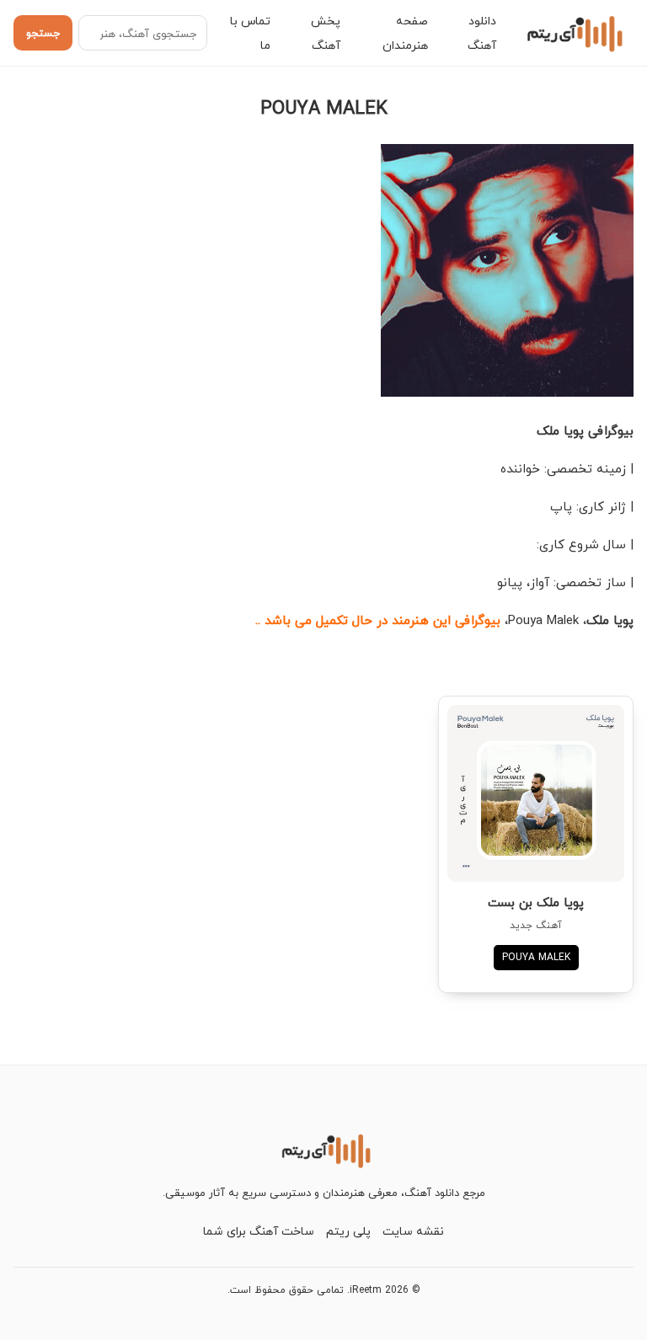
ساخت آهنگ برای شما (258, 1230)
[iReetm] (572, 33)
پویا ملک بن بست (536, 902)
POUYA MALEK (536, 957)
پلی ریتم (348, 1230)
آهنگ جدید (536, 925)
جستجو (43, 33)
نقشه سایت (413, 1230)
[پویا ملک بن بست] (535, 793)
